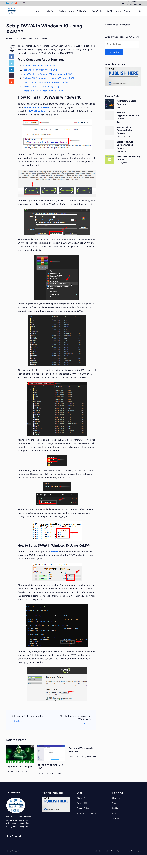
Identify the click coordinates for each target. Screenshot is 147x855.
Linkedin (116, 798)
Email (114, 813)
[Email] (24, 3)
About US (81, 798)
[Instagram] (11, 836)
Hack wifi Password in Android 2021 (40, 70)
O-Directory (113, 11)
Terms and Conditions (86, 813)
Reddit (115, 808)
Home (38, 11)
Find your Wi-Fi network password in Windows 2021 (48, 78)
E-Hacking (82, 11)
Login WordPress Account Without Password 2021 (47, 74)
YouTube (116, 818)
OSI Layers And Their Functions (28, 716)
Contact (128, 11)
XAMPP (54, 551)
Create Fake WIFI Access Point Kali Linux (42, 91)
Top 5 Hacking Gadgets (19, 766)
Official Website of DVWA (37, 107)
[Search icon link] (139, 11)
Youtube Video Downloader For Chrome (125, 130)
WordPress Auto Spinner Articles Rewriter (125, 145)
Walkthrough (65, 11)
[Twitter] (11, 3)
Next (86, 724)
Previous (18, 721)
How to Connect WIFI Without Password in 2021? (46, 82)
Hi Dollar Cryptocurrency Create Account (128, 115)
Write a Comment (41, 38)
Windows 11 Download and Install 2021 (41, 65)
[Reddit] (16, 3)
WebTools (97, 11)
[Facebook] (20, 3)
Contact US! (82, 803)
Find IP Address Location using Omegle (41, 86)
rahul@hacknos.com (133, 4)
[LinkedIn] (7, 3)
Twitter (115, 803)
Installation (49, 11)
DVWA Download (36, 111)
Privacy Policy (83, 808)
